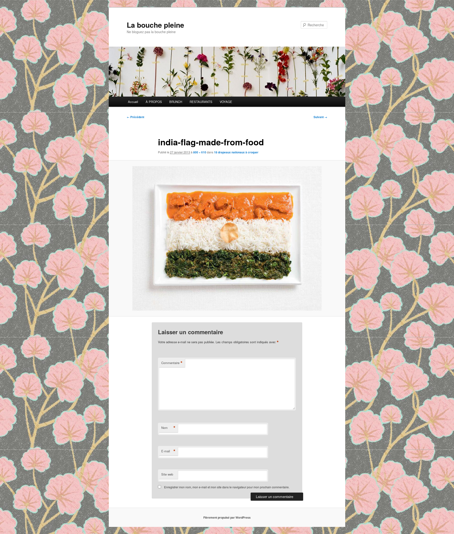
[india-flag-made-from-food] (227, 238)
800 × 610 (199, 152)
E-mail (168, 451)
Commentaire (172, 363)
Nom (168, 428)
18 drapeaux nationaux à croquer (236, 152)
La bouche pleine (155, 25)
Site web (167, 474)
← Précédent (135, 117)
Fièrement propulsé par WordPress (227, 517)
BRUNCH (175, 101)
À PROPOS (154, 101)
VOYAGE (226, 101)
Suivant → (320, 117)
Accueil (133, 101)
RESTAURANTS (201, 101)
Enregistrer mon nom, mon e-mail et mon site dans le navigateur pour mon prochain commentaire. (226, 487)
